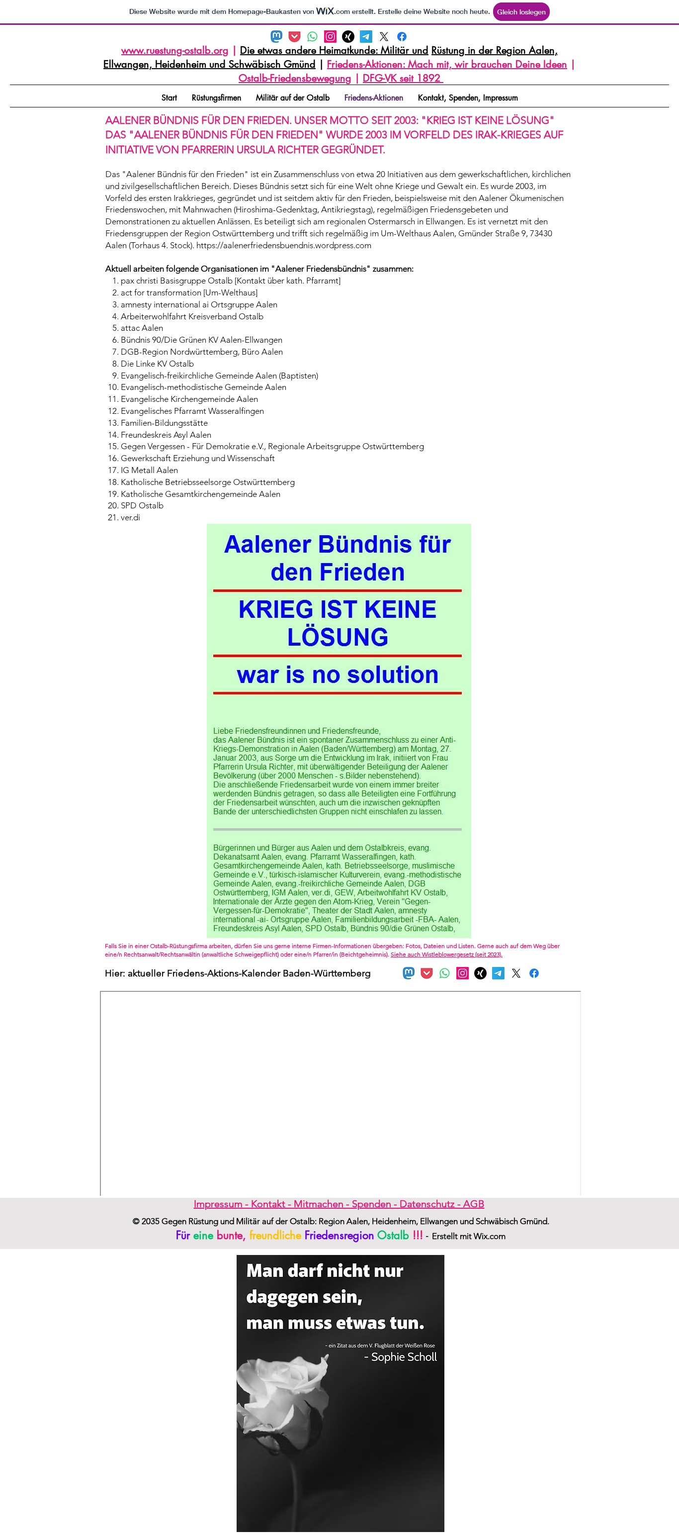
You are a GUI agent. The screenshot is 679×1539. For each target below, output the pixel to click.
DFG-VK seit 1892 (403, 78)
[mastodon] (276, 36)
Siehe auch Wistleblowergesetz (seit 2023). (447, 954)
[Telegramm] (366, 36)
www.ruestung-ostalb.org (175, 50)
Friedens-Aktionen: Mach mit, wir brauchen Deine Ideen (447, 64)
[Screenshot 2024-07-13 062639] (294, 36)
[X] (384, 36)
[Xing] (348, 36)
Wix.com (490, 1236)
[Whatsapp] (312, 36)
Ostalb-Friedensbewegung (295, 78)
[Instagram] (330, 36)
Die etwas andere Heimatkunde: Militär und (334, 50)
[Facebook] (402, 36)
